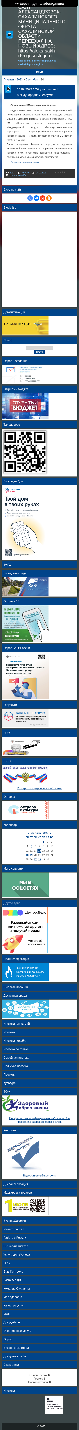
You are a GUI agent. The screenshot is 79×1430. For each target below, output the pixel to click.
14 (39, 850)
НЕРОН (25, 173)
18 (27, 855)
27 (35, 859)
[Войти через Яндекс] (42, 198)
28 (39, 859)
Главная (8, 79)
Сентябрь (32, 79)
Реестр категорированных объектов (39, 788)
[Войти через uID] (30, 198)
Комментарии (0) (18, 175)
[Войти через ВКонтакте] (36, 198)
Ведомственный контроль (39, 1175)
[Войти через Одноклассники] (49, 198)
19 (31, 855)
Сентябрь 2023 (39, 833)
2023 (20, 79)
